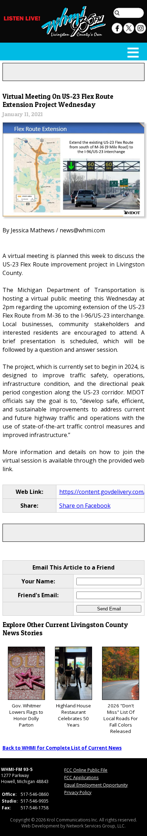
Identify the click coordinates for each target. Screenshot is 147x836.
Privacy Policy (77, 792)
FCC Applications (81, 778)
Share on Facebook (85, 505)
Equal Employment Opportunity (96, 785)
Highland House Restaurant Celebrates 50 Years (73, 715)
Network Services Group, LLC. (96, 826)
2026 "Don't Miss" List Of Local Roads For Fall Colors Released (120, 718)
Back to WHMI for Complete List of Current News (62, 748)
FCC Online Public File (85, 770)
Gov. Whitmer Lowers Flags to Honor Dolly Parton (26, 715)
